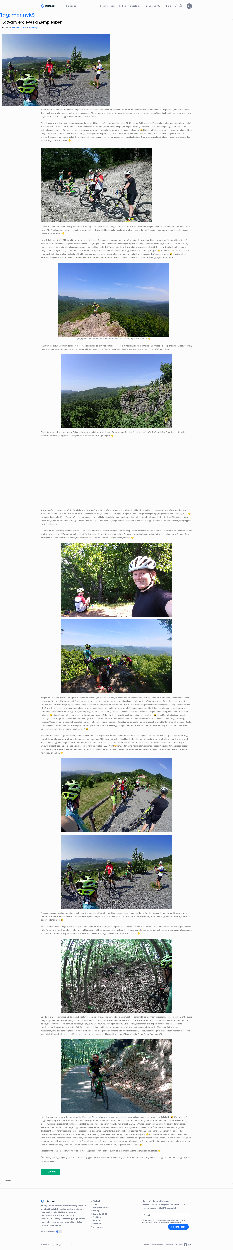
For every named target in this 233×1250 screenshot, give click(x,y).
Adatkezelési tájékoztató (154, 1245)
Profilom (97, 1217)
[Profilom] (189, 6)
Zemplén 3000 (100, 1214)
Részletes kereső (101, 1207)
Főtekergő (33, 27)
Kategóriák (72, 6)
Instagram (98, 1227)
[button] (180, 5)
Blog (95, 1204)
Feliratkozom (178, 1226)
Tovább (8, 1180)
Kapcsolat (97, 1220)
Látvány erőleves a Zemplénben (32, 22)
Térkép (96, 1210)
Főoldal (96, 1201)
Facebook (97, 1223)
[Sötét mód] (59, 1231)
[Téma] (176, 6)
